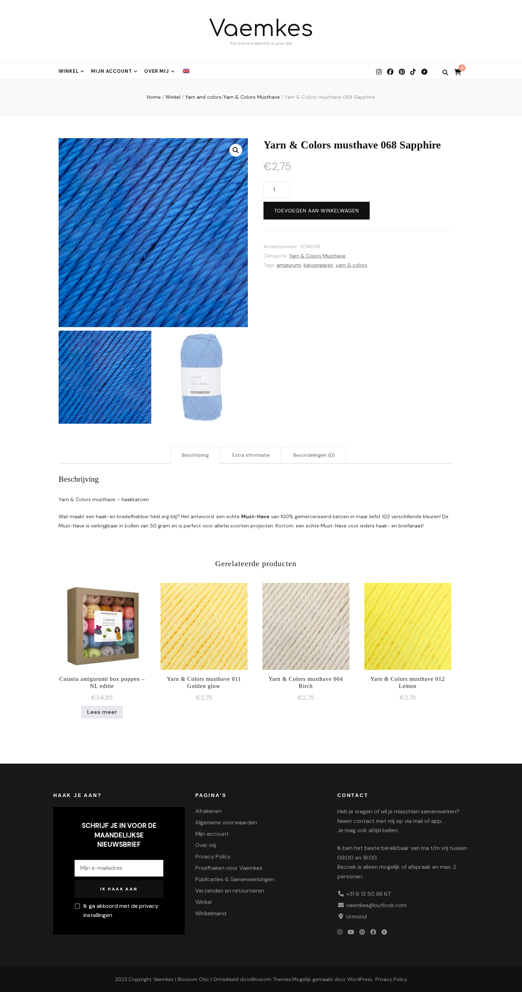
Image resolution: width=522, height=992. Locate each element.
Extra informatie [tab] (251, 455)
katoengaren (318, 265)
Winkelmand (210, 913)
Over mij (156, 71)
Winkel (69, 71)
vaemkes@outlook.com (376, 905)
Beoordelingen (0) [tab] (314, 455)
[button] (235, 150)
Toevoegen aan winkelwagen (316, 210)
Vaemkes (261, 29)
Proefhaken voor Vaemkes (228, 868)
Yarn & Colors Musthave (317, 256)
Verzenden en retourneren (229, 890)
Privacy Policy (213, 856)
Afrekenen (208, 811)
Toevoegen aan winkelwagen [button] (204, 624)
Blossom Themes (271, 979)
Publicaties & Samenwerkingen (234, 879)
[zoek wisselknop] (445, 73)
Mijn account (111, 71)
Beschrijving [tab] (195, 455)
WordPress (360, 979)
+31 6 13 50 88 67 (368, 894)
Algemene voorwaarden (226, 822)
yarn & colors (351, 265)
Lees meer (102, 712)
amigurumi (289, 265)
